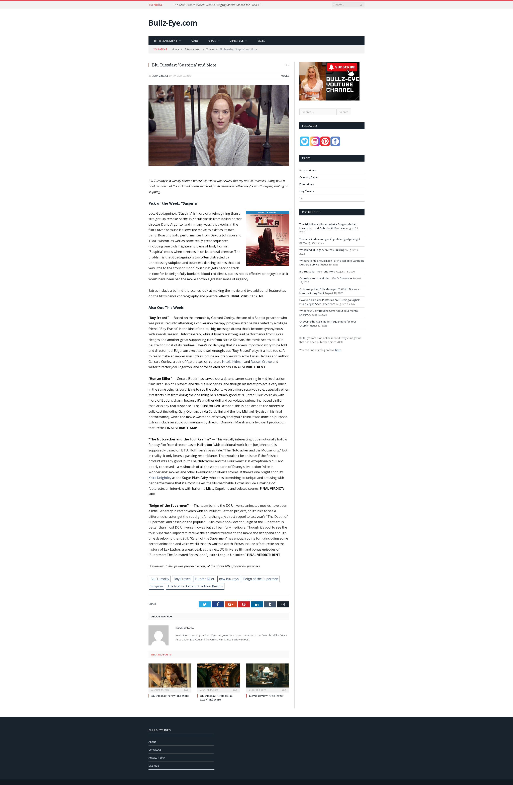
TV (300, 198)
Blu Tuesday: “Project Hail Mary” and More (216, 697)
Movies (285, 75)
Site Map (153, 765)
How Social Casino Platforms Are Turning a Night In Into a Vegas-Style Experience (330, 302)
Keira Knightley (159, 477)
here (338, 350)
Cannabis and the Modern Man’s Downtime (325, 278)
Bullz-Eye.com (172, 23)
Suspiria (156, 586)
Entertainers (306, 184)
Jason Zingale (160, 75)
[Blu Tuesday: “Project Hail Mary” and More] (218, 677)
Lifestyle (236, 40)
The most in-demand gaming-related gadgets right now (209, 5)
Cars (194, 40)
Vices (261, 40)
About (152, 742)
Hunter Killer (204, 579)
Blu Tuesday (159, 579)
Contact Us (155, 749)
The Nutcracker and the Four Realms (195, 586)
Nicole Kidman (232, 361)
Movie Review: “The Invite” (266, 696)
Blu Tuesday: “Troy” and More (170, 696)
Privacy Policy (156, 757)
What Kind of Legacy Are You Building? (322, 250)
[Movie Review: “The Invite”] (267, 677)
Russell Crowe (261, 361)
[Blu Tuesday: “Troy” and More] (169, 677)
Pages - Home (307, 170)
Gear (212, 40)
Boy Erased (182, 579)
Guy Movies (306, 191)
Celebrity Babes (309, 177)
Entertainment (165, 40)
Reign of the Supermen (260, 579)
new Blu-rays (229, 579)
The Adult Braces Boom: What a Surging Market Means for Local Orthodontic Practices (327, 226)
